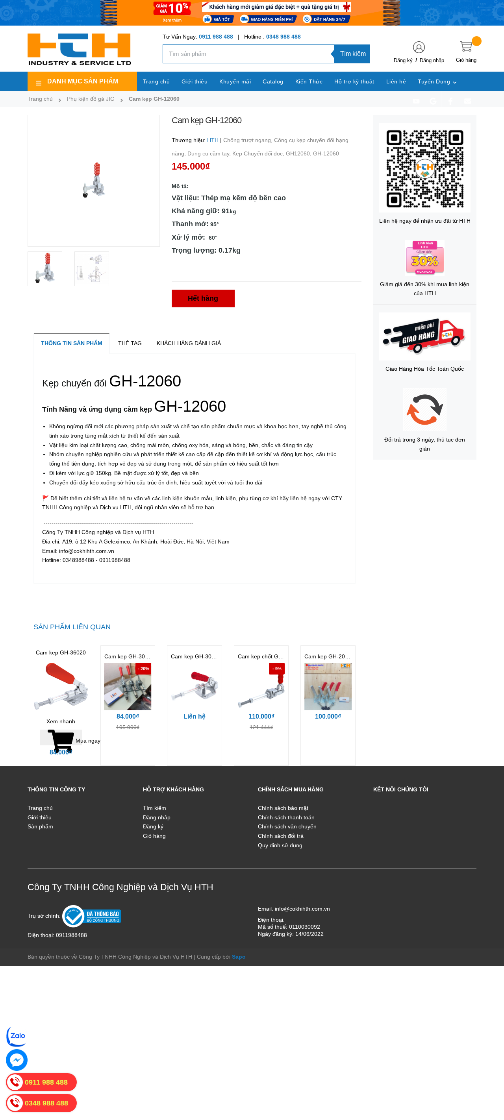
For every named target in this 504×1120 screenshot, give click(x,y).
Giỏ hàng (154, 836)
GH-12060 (326, 153)
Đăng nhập (432, 60)
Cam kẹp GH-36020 (61, 652)
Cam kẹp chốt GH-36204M (271, 656)
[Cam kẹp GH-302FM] (194, 686)
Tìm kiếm (353, 53)
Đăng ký (403, 60)
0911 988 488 (216, 36)
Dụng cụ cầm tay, (209, 153)
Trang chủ (40, 808)
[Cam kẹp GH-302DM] (128, 686)
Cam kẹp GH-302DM (130, 656)
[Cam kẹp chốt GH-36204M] (261, 686)
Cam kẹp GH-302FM (197, 656)
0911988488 (71, 935)
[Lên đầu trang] (488, 1079)
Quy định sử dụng (280, 845)
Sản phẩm (40, 826)
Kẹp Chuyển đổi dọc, (259, 153)
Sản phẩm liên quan (72, 627)
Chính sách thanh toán (286, 817)
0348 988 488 (283, 36)
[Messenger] (17, 1060)
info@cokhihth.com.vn (302, 909)
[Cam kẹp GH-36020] (61, 686)
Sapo (239, 957)
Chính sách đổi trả (281, 836)
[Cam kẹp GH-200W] (328, 686)
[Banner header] (252, 12)
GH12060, (299, 153)
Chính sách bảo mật (283, 808)
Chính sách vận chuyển (287, 826)
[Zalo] (17, 1036)
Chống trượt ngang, (248, 140)
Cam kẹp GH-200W (328, 656)
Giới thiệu (40, 817)
